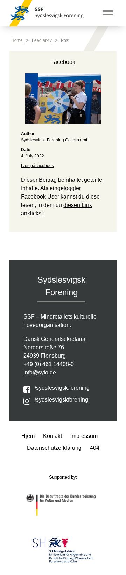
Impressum (84, 436)
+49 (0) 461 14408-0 (48, 364)
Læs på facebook (37, 165)
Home (17, 40)
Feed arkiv (42, 40)
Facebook (62, 62)
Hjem (28, 436)
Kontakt (52, 436)
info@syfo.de (39, 372)
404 (94, 448)
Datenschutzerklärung (54, 448)
